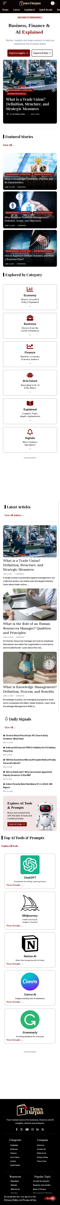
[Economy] (30, 289)
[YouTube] (27, 1129)
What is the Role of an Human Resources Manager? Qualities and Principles (27, 628)
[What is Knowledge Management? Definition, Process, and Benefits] (30, 668)
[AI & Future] (30, 375)
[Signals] (30, 432)
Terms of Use (29, 1200)
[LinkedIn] (38, 1129)
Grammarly (30, 1032)
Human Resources (17, 94)
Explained (30, 409)
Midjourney (30, 915)
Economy (30, 295)
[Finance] (30, 346)
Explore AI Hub (40, 53)
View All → (9, 145)
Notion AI (30, 956)
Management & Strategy (20, 90)
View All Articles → (14, 515)
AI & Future (30, 380)
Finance (30, 352)
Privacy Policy (11, 1200)
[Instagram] (32, 1129)
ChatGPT (30, 877)
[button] (50, 1198)
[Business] (30, 318)
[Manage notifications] (52, 1198)
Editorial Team (18, 114)
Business (30, 323)
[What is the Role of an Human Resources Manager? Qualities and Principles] (30, 604)
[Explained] (30, 403)
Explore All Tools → (11, 846)
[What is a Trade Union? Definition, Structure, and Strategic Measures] (30, 75)
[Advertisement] (30, 479)
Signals (30, 438)
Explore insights (17, 53)
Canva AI (30, 994)
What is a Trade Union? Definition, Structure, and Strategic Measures (27, 104)
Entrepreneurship (43, 251)
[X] (21, 1129)
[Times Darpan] (30, 3)
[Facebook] (16, 1129)
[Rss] (43, 1129)
